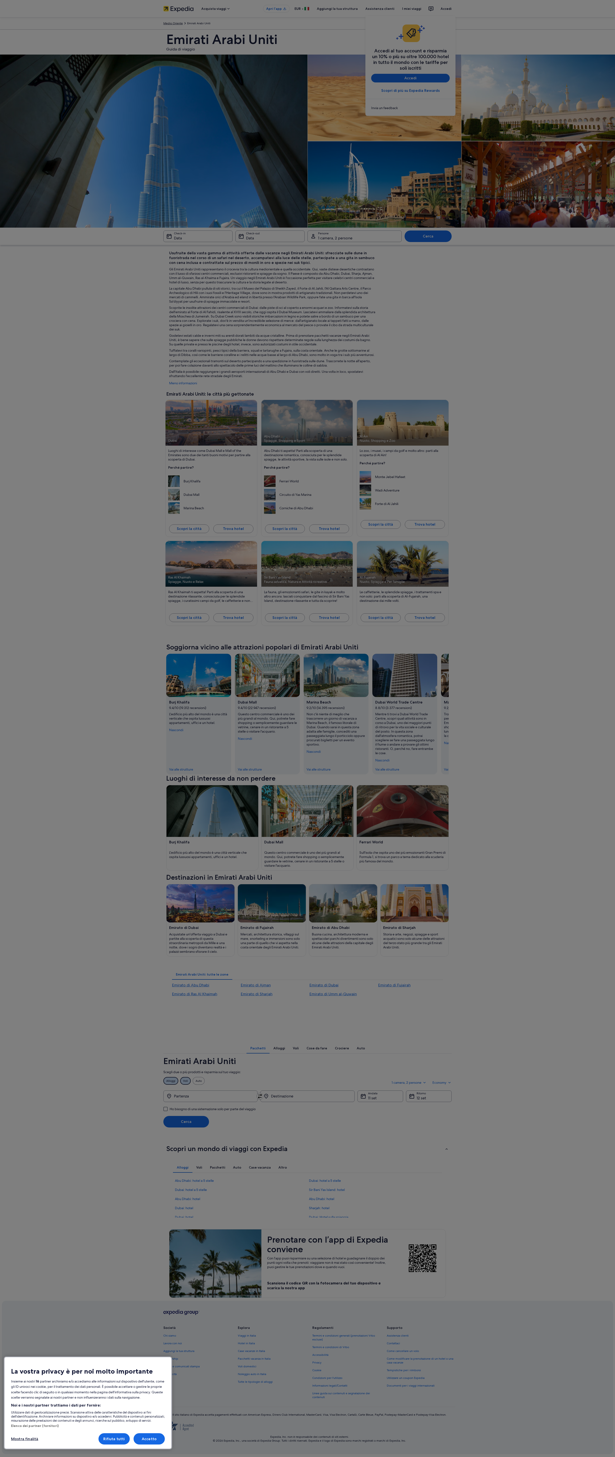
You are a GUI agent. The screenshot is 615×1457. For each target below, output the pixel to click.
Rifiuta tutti (114, 1439)
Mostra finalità (24, 1439)
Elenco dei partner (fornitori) (35, 1426)
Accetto (149, 1439)
